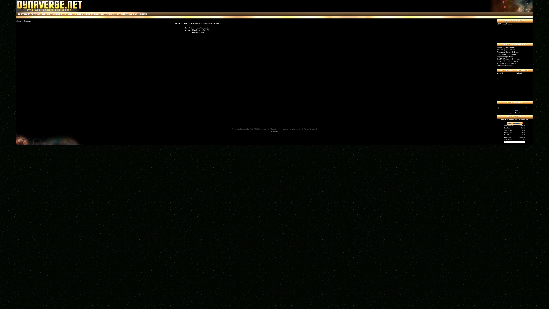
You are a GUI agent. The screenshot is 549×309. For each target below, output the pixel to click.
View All (500, 73)
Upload (519, 73)
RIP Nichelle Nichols (505, 66)
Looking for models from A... (508, 61)
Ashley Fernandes (197, 32)
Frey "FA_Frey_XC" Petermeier (197, 28)
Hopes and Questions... (505, 57)
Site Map (274, 131)
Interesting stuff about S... (507, 47)
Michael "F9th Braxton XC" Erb (197, 30)
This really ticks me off (506, 50)
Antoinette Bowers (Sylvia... (508, 52)
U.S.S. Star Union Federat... (507, 54)
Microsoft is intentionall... (507, 63)
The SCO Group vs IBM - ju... (508, 59)
